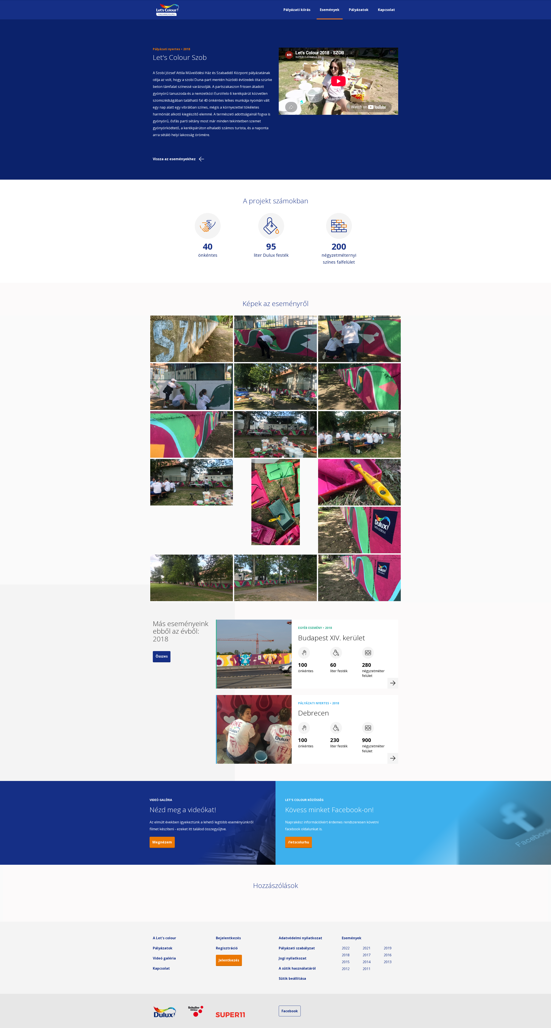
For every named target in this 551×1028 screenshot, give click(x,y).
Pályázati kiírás (296, 9)
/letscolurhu (298, 842)
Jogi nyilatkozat (292, 958)
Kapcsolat (386, 9)
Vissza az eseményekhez (174, 159)
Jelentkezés (229, 960)
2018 (346, 955)
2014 (366, 962)
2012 (346, 968)
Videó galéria (164, 958)
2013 (388, 962)
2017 (366, 955)
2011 (366, 968)
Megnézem (162, 842)
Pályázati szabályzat (297, 948)
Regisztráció (227, 948)
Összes (162, 656)
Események (329, 9)
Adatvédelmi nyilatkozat (300, 938)
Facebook (290, 1011)
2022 (346, 948)
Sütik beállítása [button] (292, 978)
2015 (346, 962)
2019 (388, 948)
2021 (366, 948)
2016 (388, 955)
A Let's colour (164, 938)
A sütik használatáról (297, 968)
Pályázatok (358, 9)
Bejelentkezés (228, 938)
